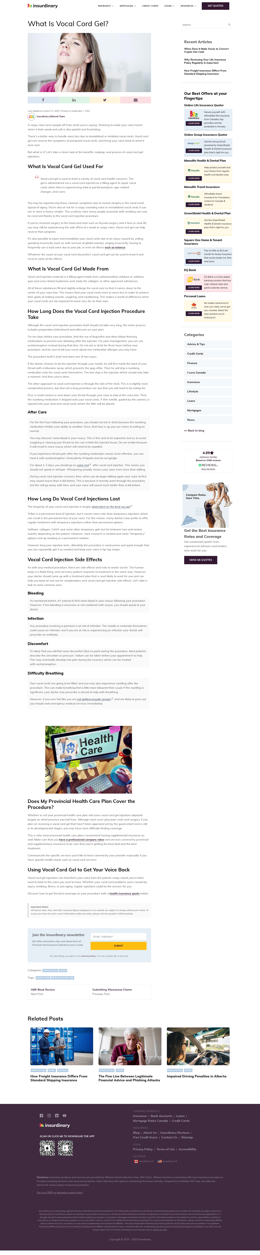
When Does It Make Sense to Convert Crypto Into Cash (206, 50)
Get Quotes (215, 6)
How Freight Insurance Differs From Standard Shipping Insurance (205, 72)
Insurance (104, 6)
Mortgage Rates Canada (150, 1120)
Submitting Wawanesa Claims (112, 989)
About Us (150, 1132)
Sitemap (187, 1137)
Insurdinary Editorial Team (51, 116)
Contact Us (169, 1137)
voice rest (83, 465)
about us (157, 1230)
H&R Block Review (43, 989)
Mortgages (126, 6)
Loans (168, 6)
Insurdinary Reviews (175, 1132)
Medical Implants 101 (62, 978)
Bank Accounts (161, 1116)
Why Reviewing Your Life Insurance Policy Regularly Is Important (205, 61)
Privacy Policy (143, 1149)
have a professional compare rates (81, 839)
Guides (62, 971)
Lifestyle (192, 391)
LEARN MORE (194, 123)
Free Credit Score (145, 1137)
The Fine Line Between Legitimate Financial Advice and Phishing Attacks (129, 1078)
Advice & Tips (50, 971)
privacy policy (89, 956)
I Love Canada (196, 372)
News (191, 420)
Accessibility (187, 1149)
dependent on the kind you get (111, 507)
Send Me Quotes (200, 560)
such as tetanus (115, 247)
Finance (192, 363)
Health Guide (43, 978)
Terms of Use (165, 1149)
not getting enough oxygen (94, 699)
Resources (187, 6)
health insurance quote (124, 893)
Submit (118, 946)
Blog (136, 1132)
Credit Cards (150, 6)
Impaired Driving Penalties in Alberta (196, 1076)
